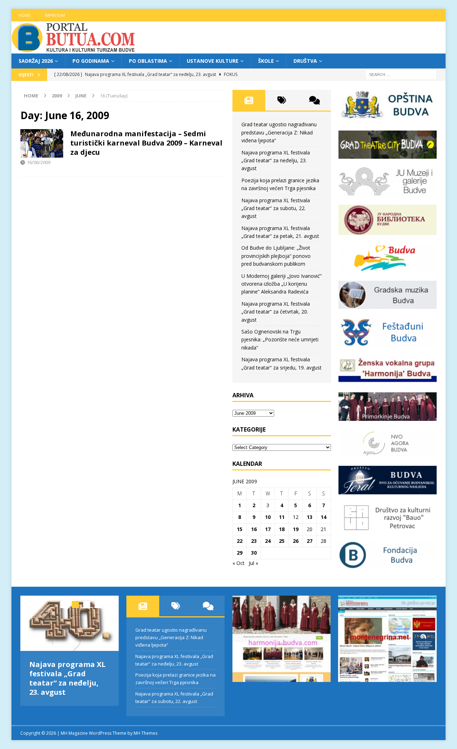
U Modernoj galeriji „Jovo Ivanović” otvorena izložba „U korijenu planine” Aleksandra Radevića (281, 283)
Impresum (55, 15)
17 (268, 529)
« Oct (238, 563)
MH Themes (145, 733)
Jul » (253, 563)
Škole (266, 60)
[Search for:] (401, 74)
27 (309, 540)
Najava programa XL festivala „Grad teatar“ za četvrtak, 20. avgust (275, 311)
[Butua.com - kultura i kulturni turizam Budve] (73, 49)
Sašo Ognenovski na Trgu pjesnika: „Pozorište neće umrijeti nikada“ (279, 339)
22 (239, 540)
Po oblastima (148, 60)
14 (323, 517)
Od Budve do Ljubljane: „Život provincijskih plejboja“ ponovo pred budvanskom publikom (276, 255)
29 (239, 552)
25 (282, 540)
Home (24, 15)
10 (268, 517)
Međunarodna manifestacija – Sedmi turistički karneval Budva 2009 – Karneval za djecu (146, 143)
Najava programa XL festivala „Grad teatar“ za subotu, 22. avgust (275, 208)
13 (309, 517)
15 (239, 529)
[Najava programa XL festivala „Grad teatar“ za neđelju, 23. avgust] (69, 623)
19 (295, 529)
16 (254, 529)
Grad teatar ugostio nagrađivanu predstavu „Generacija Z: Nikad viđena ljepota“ (279, 132)
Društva (305, 60)
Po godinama (90, 60)
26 (295, 540)
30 (254, 552)
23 (254, 540)
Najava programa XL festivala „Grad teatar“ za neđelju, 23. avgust (275, 160)
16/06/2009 (38, 162)
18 (282, 529)
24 (268, 540)
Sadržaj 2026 (36, 60)
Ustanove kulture (212, 60)
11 (282, 517)
